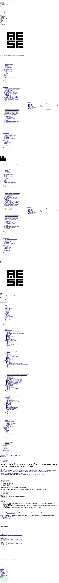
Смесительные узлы (35, 471)
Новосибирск (7, 310)
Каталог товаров (8, 330)
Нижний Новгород (9, 316)
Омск (6, 317)
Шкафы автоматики (11, 387)
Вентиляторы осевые (46, 471)
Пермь (6, 318)
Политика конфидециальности (6, 565)
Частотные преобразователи (12, 342)
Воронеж (7, 312)
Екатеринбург (8, 309)
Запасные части (10, 406)
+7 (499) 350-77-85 (4, 4)
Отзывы (2, 564)
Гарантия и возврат (4, 571)
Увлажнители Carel (11, 378)
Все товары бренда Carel (5, 518)
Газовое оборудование (11, 423)
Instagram (6, 461)
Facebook (6, 458)
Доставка (2, 569)
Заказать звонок (3, 302)
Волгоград (7, 311)
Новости (2, 563)
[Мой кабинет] (1, 261)
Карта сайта (2, 573)
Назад (6, 305)
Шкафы (1, 574)
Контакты (2, 572)
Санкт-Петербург (8, 308)
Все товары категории (4, 517)
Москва (6, 307)
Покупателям (7, 438)
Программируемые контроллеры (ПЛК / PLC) (16, 333)
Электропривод (10, 414)
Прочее (40, 471)
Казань (6, 313)
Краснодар (7, 314)
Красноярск (7, 315)
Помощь (2, 568)
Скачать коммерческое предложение (18, 487)
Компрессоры (10, 399)
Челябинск (7, 322)
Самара (6, 320)
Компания (7, 430)
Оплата (1, 570)
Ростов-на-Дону (8, 319)
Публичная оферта (4, 566)
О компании (2, 562)
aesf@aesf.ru (3, 456)
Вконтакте (6, 460)
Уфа (6, 321)
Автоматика (9, 362)
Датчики (9, 355)
